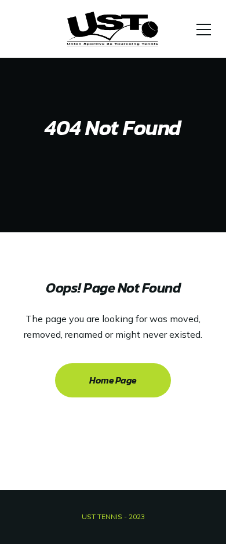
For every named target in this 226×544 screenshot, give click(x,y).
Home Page (113, 380)
